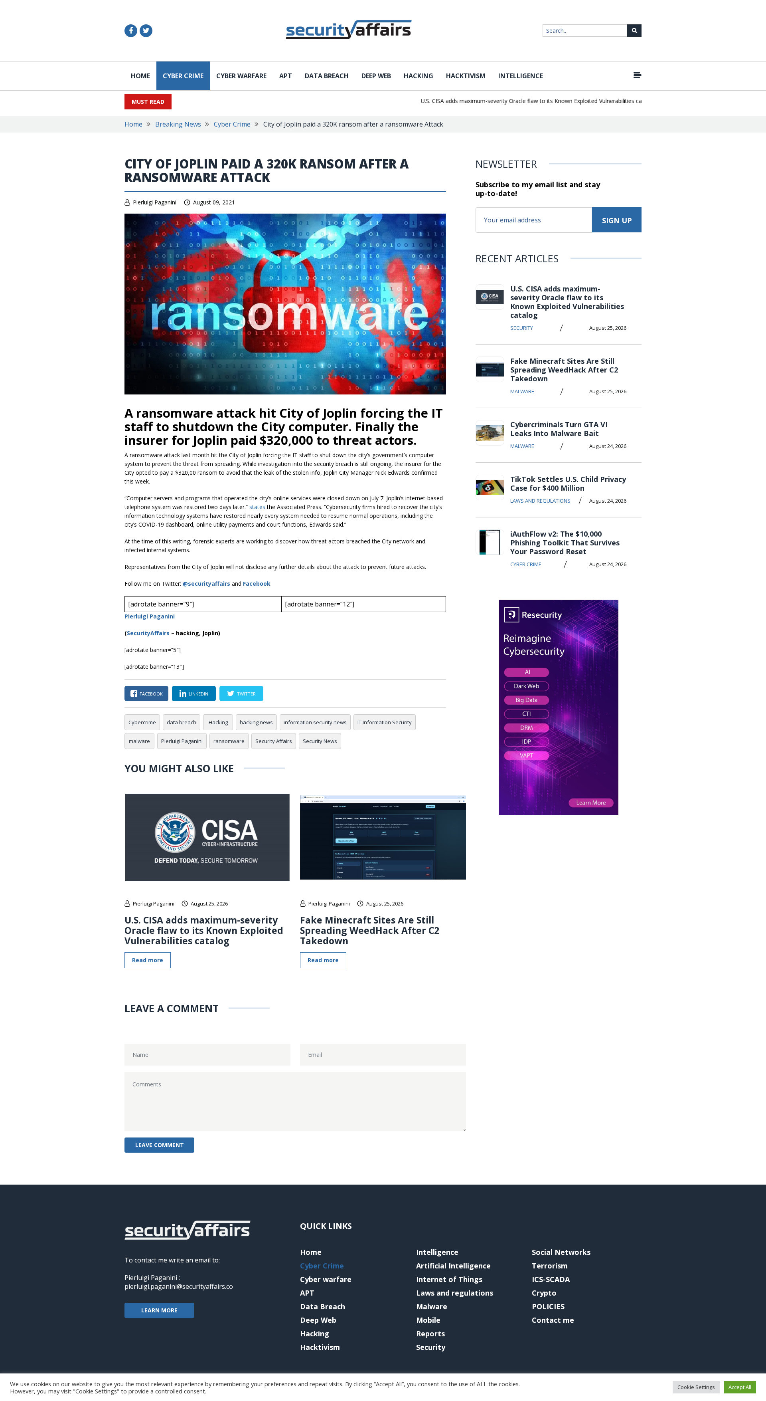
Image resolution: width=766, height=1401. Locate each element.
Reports (430, 1333)
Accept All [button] (739, 1387)
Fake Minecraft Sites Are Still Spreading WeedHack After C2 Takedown (369, 930)
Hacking (418, 75)
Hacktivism (466, 75)
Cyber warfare (241, 75)
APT (285, 75)
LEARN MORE (159, 1310)
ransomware (229, 741)
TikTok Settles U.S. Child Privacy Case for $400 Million (568, 483)
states (258, 507)
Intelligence (520, 75)
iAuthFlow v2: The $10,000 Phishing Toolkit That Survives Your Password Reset (565, 542)
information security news (315, 722)
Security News (320, 741)
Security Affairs (273, 741)
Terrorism (550, 1265)
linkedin (198, 694)
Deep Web (376, 75)
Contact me (553, 1320)
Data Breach (327, 75)
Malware (522, 391)
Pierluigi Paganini (154, 202)
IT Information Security (384, 722)
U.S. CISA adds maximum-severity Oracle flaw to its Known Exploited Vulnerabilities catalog (519, 101)
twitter (246, 694)
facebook (151, 694)
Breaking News (178, 124)
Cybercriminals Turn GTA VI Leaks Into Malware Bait (559, 429)
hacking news (256, 722)
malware (139, 741)
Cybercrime (142, 722)
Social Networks (561, 1252)
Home (140, 75)
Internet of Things (449, 1279)
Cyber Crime (183, 75)
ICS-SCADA (551, 1279)
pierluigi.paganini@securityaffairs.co (178, 1286)
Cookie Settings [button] (696, 1387)
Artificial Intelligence (453, 1265)
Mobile (428, 1320)
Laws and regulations (540, 500)
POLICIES (548, 1306)
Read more (147, 960)
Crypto (544, 1293)
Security (521, 327)
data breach (181, 722)
